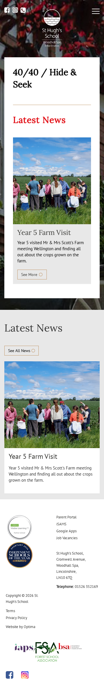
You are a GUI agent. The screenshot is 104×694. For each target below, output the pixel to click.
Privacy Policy (16, 617)
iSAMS (61, 524)
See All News (19, 350)
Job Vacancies (66, 537)
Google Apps (66, 531)
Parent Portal (66, 517)
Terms (10, 610)
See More (29, 274)
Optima (29, 626)
